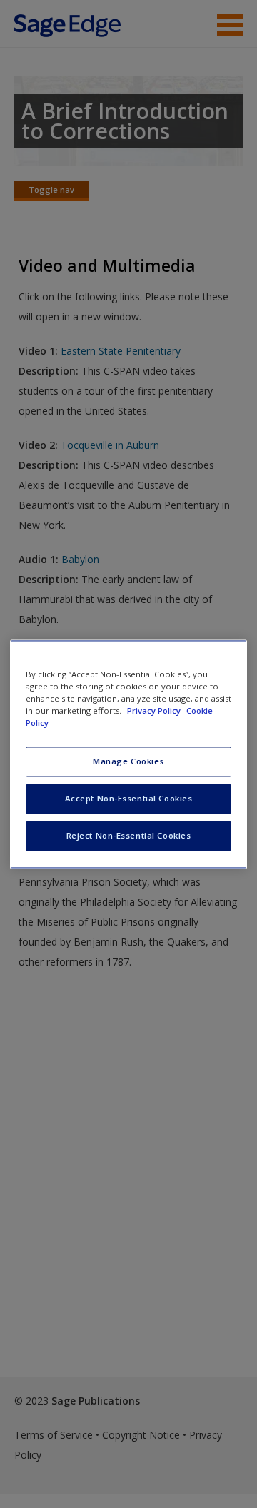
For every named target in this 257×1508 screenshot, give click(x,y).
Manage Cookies (128, 761)
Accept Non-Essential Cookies (129, 798)
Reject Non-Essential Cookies (128, 835)
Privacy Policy (155, 710)
